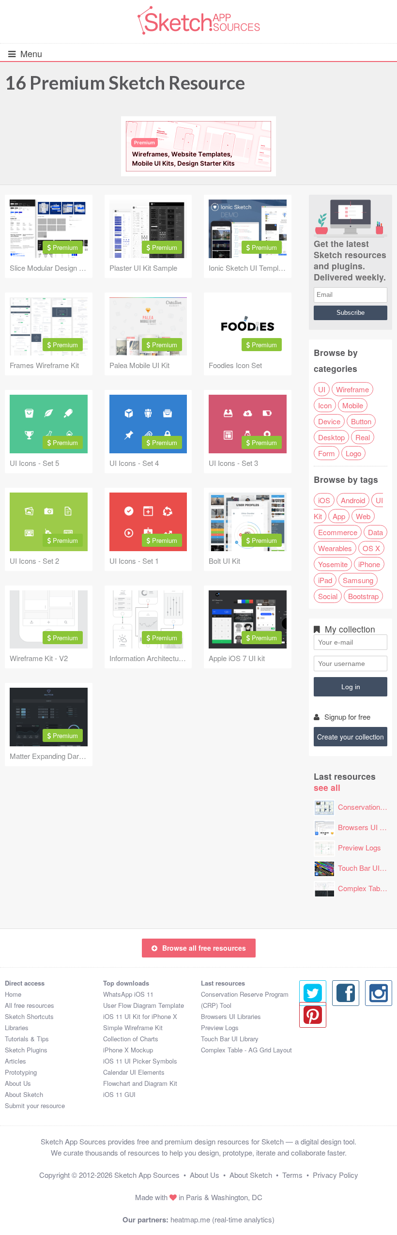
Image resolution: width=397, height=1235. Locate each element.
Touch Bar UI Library (230, 1038)
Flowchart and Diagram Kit (140, 1083)
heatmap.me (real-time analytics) (222, 1219)
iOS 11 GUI (119, 1094)
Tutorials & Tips (27, 1038)
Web (363, 516)
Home (13, 994)
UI (321, 389)
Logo (353, 453)
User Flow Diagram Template (143, 1005)
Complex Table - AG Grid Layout (246, 1049)
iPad (325, 580)
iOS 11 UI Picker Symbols (140, 1060)
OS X (371, 548)
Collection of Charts (130, 1038)
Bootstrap (363, 596)
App (339, 516)
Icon (325, 405)
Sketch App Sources (147, 1175)
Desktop (331, 437)
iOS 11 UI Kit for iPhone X (140, 1016)
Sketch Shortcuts (29, 1016)
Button (361, 421)
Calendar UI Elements (134, 1072)
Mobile (352, 405)
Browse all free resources (204, 948)
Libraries (17, 1027)
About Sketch (24, 1094)
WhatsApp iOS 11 (128, 994)
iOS (324, 500)
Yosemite (333, 564)
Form (326, 453)
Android (353, 500)
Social (327, 596)
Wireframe (352, 389)
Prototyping (21, 1072)
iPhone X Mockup (128, 1049)
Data (375, 532)
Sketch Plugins (26, 1049)
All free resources (29, 1005)
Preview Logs (359, 847)
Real (362, 437)
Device (329, 421)
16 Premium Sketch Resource (125, 82)
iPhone (369, 564)
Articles (15, 1060)
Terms (292, 1175)
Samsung (358, 580)
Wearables (335, 548)
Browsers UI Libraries (231, 1016)
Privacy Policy (335, 1175)
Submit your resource (35, 1105)
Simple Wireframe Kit (133, 1027)
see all (327, 787)
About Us (18, 1083)
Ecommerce (337, 532)
